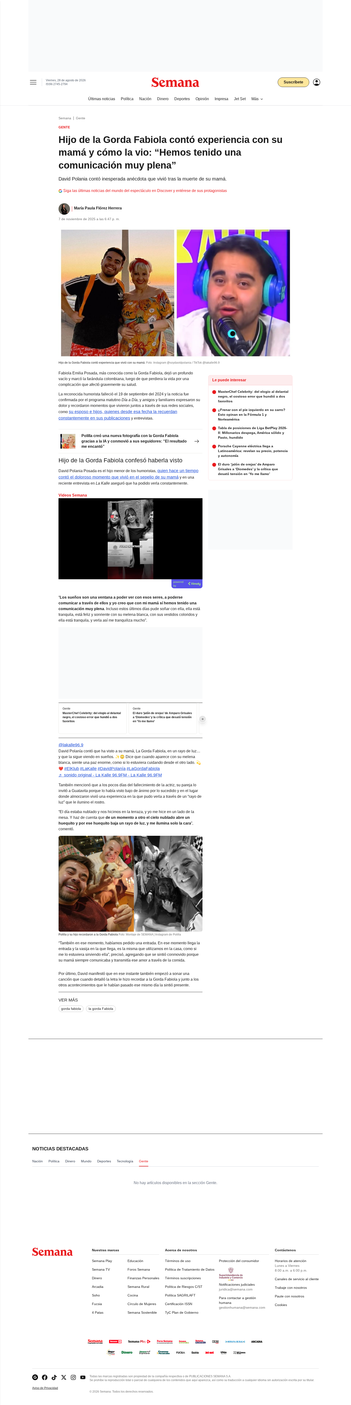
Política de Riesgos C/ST (183, 1287)
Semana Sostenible (142, 1312)
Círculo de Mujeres (142, 1304)
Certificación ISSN (178, 1304)
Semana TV (101, 1269)
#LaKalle (88, 768)
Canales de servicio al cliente (297, 1279)
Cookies (281, 1305)
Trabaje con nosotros (291, 1288)
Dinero (97, 1278)
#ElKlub (71, 768)
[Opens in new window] (45, 1377)
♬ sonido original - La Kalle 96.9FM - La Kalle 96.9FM (110, 775)
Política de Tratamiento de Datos (189, 1269)
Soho (96, 1295)
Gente (80, 118)
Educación (135, 1261)
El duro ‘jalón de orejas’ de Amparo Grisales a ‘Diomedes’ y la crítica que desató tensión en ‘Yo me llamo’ (162, 717)
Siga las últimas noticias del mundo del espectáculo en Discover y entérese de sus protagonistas (145, 191)
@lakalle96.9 (70, 745)
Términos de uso (178, 1261)
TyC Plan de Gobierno (181, 1312)
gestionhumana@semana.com (242, 1307)
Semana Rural (138, 1287)
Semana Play (102, 1261)
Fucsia (97, 1304)
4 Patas (97, 1312)
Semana (64, 118)
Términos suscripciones (183, 1278)
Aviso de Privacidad (50, 1388)
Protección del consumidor (239, 1261)
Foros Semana (139, 1269)
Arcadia (97, 1287)
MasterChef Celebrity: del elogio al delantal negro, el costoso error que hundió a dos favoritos (92, 717)
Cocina (133, 1295)
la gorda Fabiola (101, 1009)
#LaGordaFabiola (143, 768)
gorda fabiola (71, 1009)
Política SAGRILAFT (180, 1295)
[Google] (35, 1377)
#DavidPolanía (112, 768)
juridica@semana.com (236, 1289)
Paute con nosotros (289, 1296)
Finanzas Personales (143, 1278)
